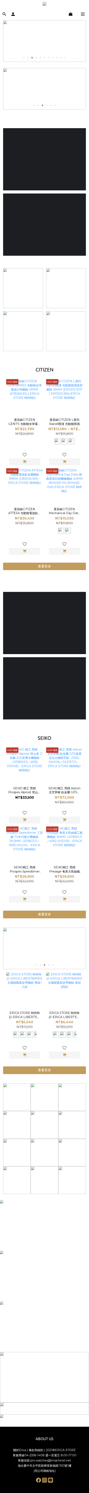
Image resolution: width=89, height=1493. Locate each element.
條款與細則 (36, 1450)
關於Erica (19, 1450)
